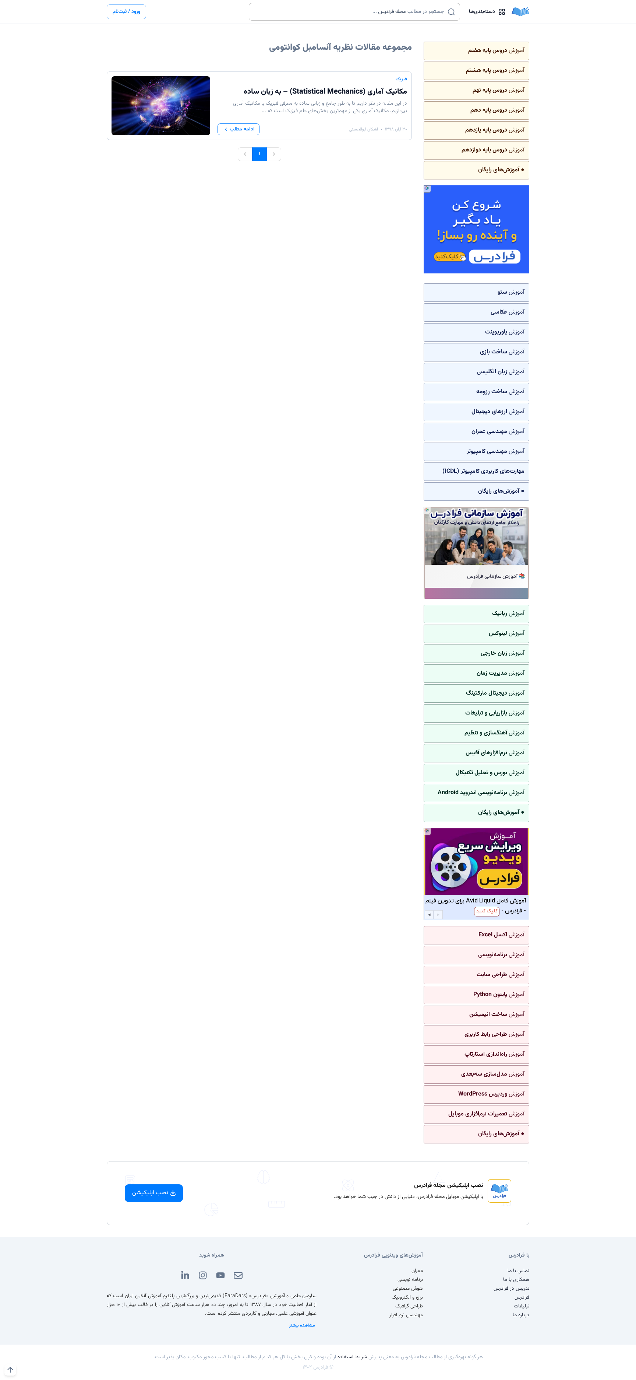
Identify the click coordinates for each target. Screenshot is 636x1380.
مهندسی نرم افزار (406, 1315)
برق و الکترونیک (407, 1297)
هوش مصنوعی (408, 1289)
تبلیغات (521, 1306)
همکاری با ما (516, 1280)
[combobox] (350, 12)
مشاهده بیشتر (302, 1325)
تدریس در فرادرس (511, 1289)
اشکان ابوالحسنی (363, 129)
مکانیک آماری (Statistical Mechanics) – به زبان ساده (325, 92)
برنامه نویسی (410, 1280)
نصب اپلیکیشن (150, 1193)
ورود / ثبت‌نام (126, 12)
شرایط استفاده (352, 1357)
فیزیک (401, 79)
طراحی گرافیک (409, 1306)
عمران (417, 1271)
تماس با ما (518, 1271)
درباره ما (521, 1315)
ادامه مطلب (242, 129)
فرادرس (522, 1297)
